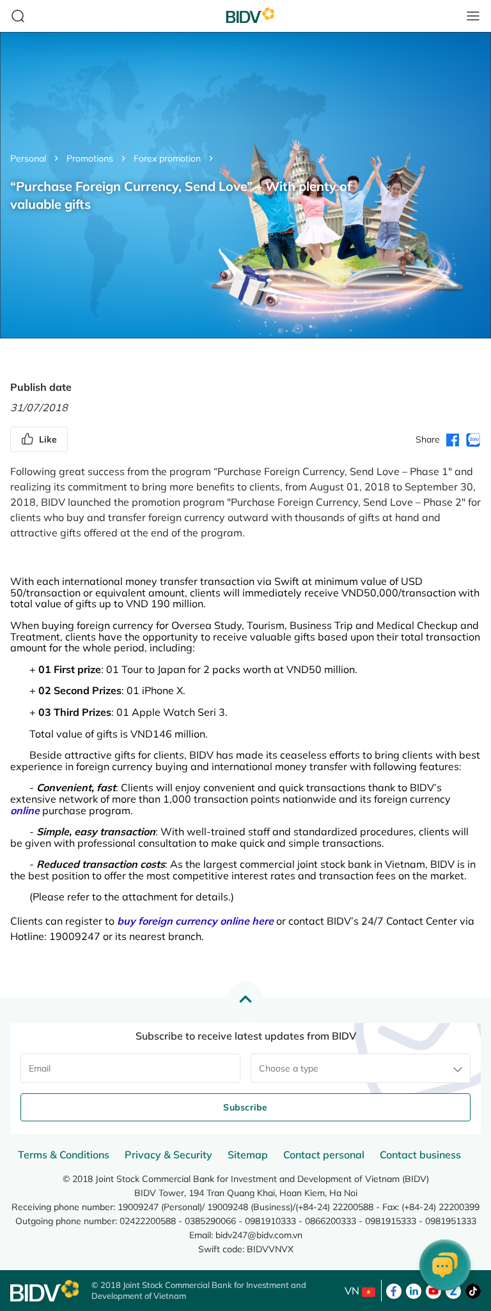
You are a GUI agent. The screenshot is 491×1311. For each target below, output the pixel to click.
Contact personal (323, 1154)
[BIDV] (44, 1291)
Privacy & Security (168, 1154)
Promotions (89, 158)
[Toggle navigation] (473, 16)
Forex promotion (167, 158)
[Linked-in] (413, 1290)
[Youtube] (433, 1290)
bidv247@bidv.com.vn (258, 1235)
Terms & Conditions (63, 1154)
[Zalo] (453, 1290)
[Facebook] (393, 1290)
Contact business (420, 1154)
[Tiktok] (473, 1290)
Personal (28, 158)
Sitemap (248, 1154)
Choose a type (288, 1068)
